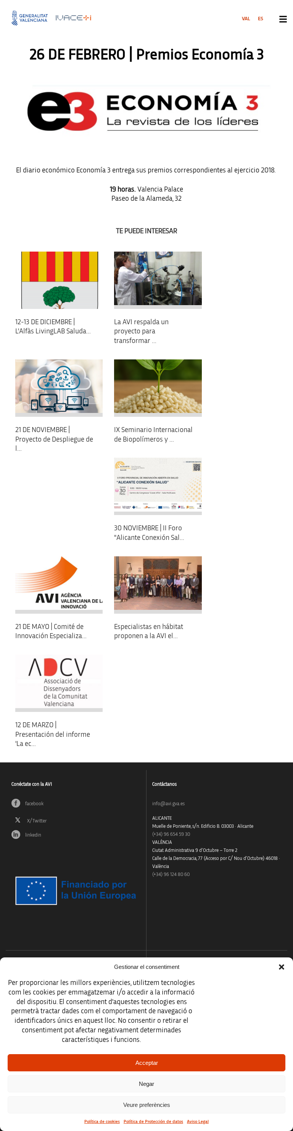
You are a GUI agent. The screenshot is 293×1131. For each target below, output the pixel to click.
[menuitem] (246, 19)
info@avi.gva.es (168, 803)
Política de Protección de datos (153, 1121)
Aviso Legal (198, 1121)
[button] (281, 967)
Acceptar (146, 1063)
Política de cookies (102, 1121)
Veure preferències (146, 1105)
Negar (146, 1084)
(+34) (171, 834)
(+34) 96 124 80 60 (171, 874)
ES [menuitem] (260, 18)
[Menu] (283, 19)
